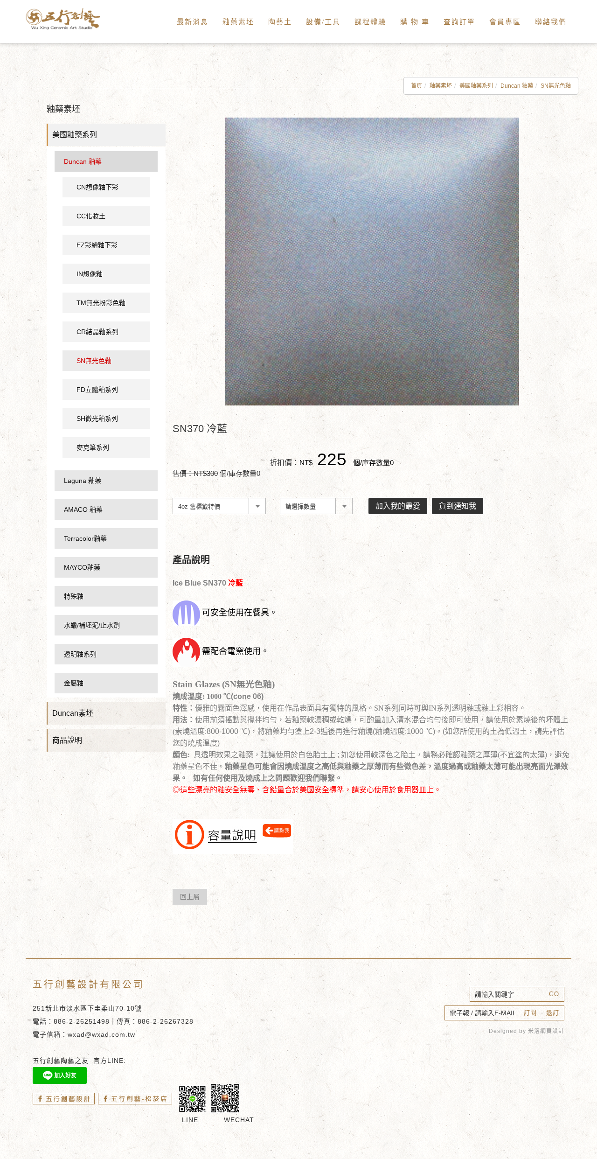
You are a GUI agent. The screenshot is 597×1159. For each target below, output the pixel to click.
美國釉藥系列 (476, 86)
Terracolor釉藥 (85, 538)
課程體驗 (370, 22)
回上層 (190, 897)
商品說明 (67, 740)
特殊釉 (73, 596)
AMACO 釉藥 (83, 509)
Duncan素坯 (72, 713)
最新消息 (192, 22)
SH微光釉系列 (97, 418)
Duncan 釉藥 (516, 86)
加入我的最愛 (397, 506)
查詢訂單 (459, 22)
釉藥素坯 (238, 22)
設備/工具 (323, 22)
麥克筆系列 (92, 447)
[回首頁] (74, 19)
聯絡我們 (551, 22)
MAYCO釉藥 (82, 567)
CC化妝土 (90, 216)
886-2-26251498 (82, 1021)
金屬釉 (73, 683)
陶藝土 (280, 22)
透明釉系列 (80, 654)
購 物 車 (415, 22)
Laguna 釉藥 (82, 480)
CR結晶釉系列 (97, 331)
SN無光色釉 (556, 86)
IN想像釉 (89, 274)
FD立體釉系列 (97, 389)
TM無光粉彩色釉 (100, 303)
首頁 (416, 86)
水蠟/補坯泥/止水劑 (92, 625)
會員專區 (505, 22)
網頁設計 (552, 1031)
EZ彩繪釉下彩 (97, 245)
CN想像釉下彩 (97, 187)
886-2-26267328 (166, 1021)
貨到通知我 (457, 506)
